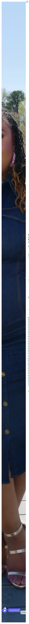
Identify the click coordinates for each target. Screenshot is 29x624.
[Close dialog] (27, 2)
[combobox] (28, 313)
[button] (4, 610)
